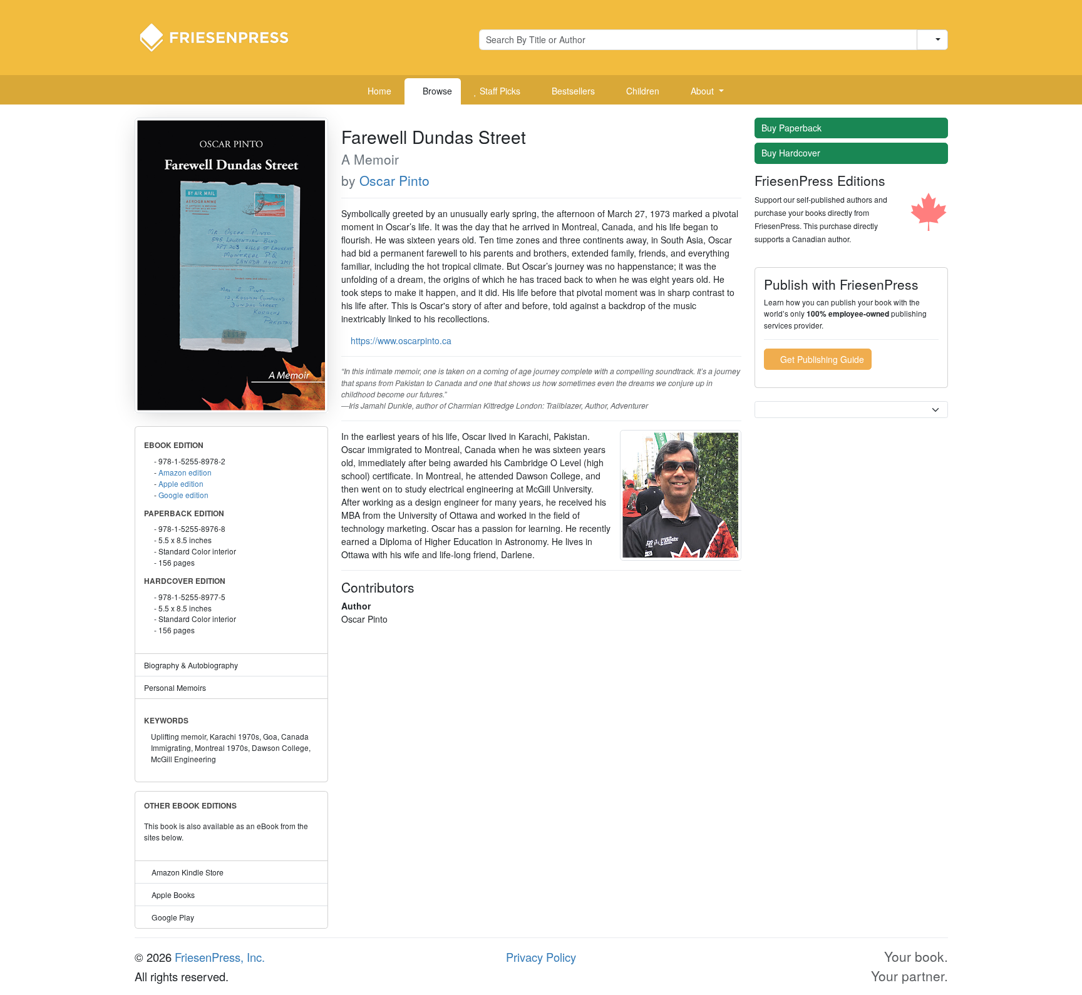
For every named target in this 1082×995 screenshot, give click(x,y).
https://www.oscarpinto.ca (401, 340)
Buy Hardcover (792, 152)
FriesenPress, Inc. (220, 957)
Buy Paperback (792, 127)
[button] (702, 91)
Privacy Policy (541, 957)
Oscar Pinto (394, 180)
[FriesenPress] (222, 36)
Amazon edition (185, 472)
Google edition (183, 494)
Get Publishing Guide (821, 359)
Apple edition (181, 483)
